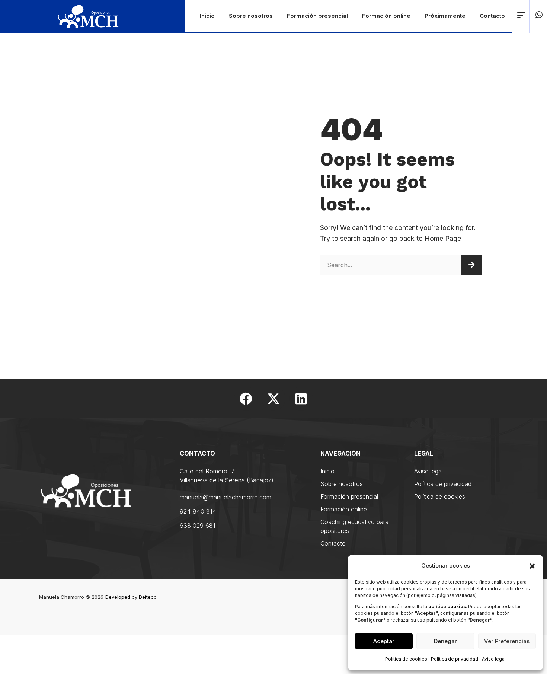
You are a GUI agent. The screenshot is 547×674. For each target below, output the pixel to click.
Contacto (492, 15)
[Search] (471, 265)
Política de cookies (406, 659)
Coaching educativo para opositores (354, 526)
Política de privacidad (454, 659)
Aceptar (383, 641)
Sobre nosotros (251, 15)
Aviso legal (494, 659)
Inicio (207, 15)
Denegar (445, 641)
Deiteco (148, 597)
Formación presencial (317, 15)
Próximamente (445, 15)
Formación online (386, 15)
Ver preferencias (507, 641)
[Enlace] (521, 15)
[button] (532, 566)
